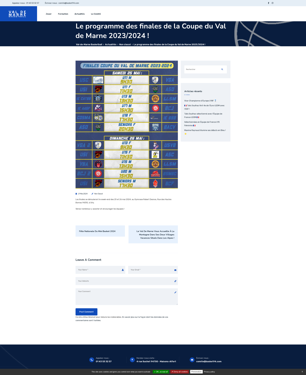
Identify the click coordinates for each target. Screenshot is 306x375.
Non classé (98, 194)
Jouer (49, 14)
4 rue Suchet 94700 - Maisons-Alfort (156, 361)
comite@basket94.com (68, 3)
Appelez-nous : (102, 358)
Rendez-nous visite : (146, 358)
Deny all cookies (180, 372)
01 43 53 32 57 (32, 3)
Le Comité (96, 14)
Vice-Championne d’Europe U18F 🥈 (200, 101)
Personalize (196, 372)
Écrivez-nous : (202, 358)
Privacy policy (209, 372)
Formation (63, 14)
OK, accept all (162, 372)
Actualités (80, 14)
